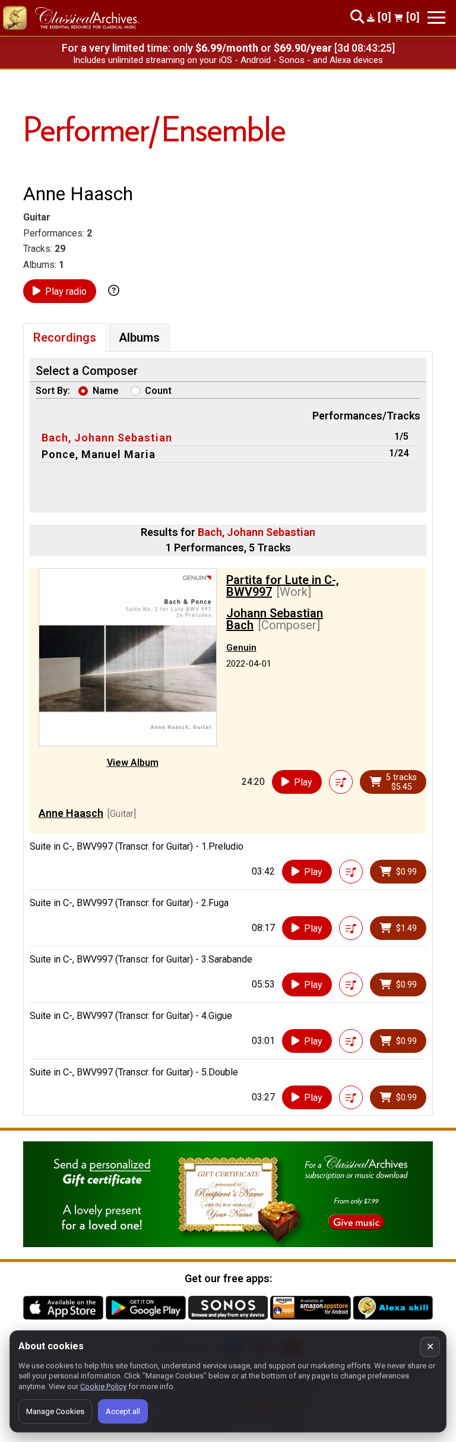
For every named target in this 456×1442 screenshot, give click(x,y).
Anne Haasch (71, 813)
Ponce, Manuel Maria (99, 454)
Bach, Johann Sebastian (107, 437)
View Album (133, 762)
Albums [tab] (139, 337)
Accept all (123, 1411)
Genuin (241, 647)
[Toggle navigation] (436, 17)
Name (106, 390)
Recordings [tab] (64, 337)
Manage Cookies (55, 1411)
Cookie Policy (103, 1386)
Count (158, 390)
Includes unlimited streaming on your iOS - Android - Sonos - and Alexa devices (228, 60)
